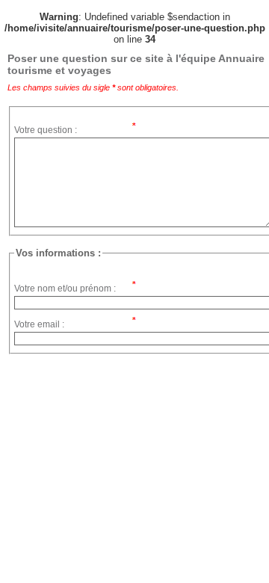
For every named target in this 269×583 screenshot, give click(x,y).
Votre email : (39, 324)
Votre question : (45, 130)
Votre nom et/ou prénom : (65, 288)
